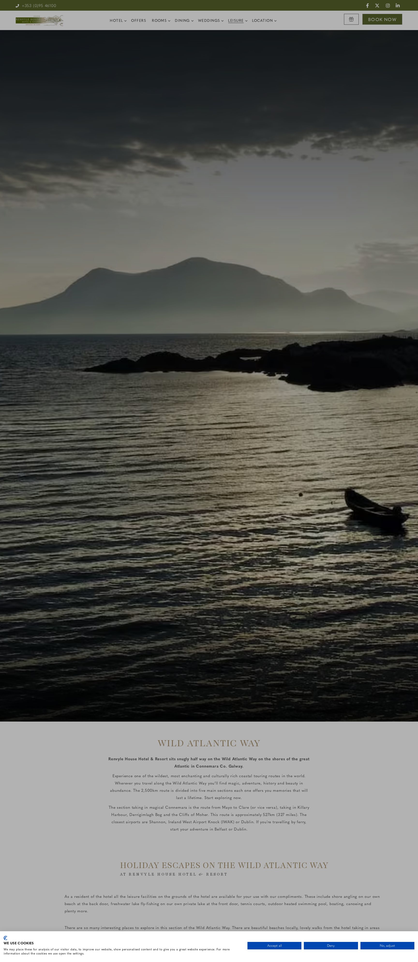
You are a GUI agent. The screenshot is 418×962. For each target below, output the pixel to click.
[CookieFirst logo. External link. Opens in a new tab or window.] (5, 938)
